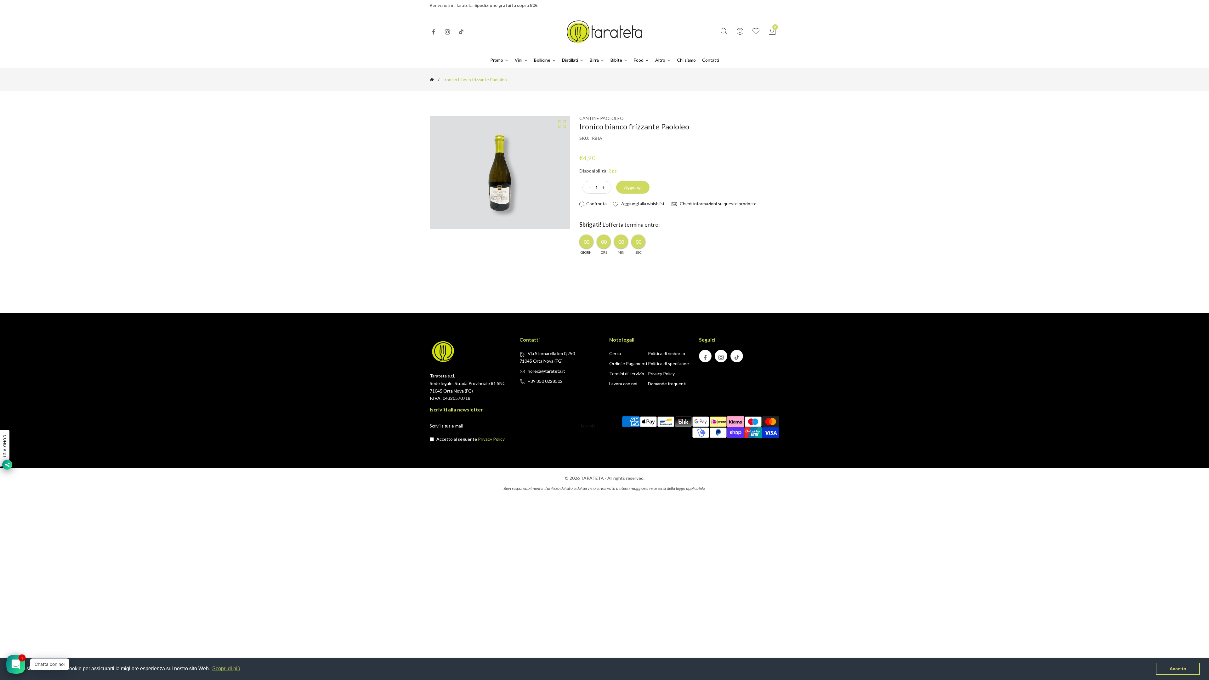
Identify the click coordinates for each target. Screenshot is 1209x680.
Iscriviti (589, 425)
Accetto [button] (1178, 668)
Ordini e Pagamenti (628, 363)
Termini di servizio (626, 373)
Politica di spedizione (668, 363)
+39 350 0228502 (545, 381)
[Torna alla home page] (432, 79)
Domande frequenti (667, 383)
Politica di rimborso (666, 353)
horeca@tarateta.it (546, 371)
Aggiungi (633, 187)
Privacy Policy (661, 373)
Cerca (615, 353)
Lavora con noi (623, 383)
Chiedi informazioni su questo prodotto (718, 203)
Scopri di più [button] (226, 668)
